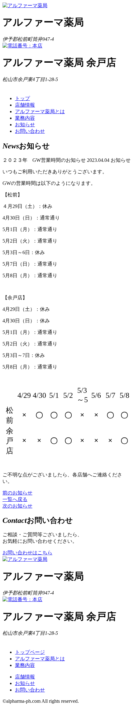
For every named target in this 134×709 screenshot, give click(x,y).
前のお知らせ (17, 492)
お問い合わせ (30, 131)
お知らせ (25, 124)
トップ (22, 98)
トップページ (30, 652)
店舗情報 (25, 105)
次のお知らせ (17, 506)
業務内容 (25, 118)
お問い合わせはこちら (27, 552)
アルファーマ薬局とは (40, 111)
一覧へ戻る (14, 499)
